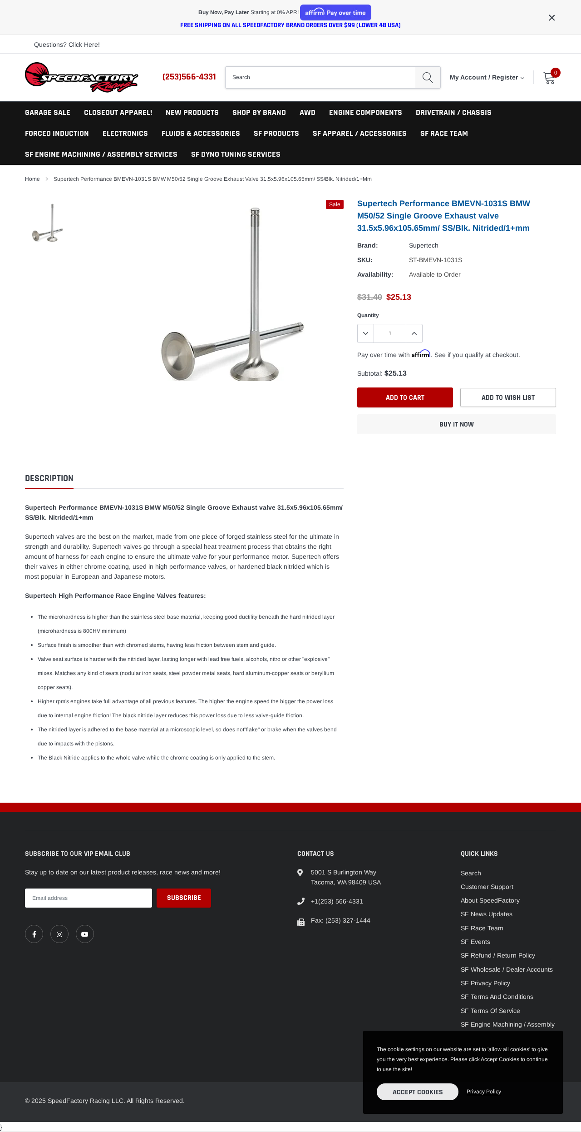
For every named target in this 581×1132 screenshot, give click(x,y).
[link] (34, 934)
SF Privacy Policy (485, 983)
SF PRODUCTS (276, 133)
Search (471, 873)
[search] (427, 77)
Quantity (368, 315)
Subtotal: (370, 373)
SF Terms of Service (490, 1010)
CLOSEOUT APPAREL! (118, 112)
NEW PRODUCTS (192, 112)
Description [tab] (49, 478)
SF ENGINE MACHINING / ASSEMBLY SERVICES (101, 154)
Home (32, 179)
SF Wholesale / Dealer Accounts (507, 969)
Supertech (423, 245)
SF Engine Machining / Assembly (508, 1024)
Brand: (367, 245)
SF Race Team (482, 928)
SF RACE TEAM (444, 133)
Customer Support (487, 886)
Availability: (375, 274)
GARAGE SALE (47, 112)
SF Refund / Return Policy (498, 955)
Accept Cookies (418, 1092)
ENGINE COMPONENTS (365, 112)
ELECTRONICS (125, 133)
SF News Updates (486, 914)
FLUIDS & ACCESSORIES (201, 133)
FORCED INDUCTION (57, 133)
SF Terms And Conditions (497, 996)
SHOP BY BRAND (259, 112)
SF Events (475, 941)
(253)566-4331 (189, 77)
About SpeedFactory (490, 900)
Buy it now (456, 424)
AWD (307, 112)
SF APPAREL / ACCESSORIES (360, 133)
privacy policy (484, 1091)
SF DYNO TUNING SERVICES (236, 154)
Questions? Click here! (67, 44)
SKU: (365, 259)
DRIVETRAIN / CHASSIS (454, 112)
